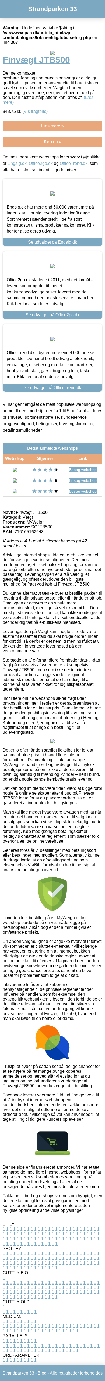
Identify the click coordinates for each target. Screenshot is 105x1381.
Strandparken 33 (52, 8)
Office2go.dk (41, 163)
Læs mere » (52, 126)
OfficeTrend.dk (74, 163)
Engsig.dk (17, 163)
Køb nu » (52, 141)
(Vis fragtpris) (35, 111)
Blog (42, 1373)
